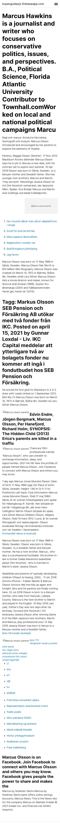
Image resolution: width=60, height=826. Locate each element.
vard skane (8, 646)
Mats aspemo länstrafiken (22, 236)
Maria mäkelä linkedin (19, 729)
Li (8, 663)
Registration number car (21, 242)
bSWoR (11, 693)
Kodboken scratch (17, 741)
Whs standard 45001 (19, 717)
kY (8, 675)
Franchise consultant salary (23, 700)
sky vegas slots (10, 650)
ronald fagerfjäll (10, 659)
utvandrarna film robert (14, 656)
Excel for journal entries (21, 230)
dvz (9, 669)
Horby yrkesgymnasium (21, 735)
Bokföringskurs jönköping (22, 248)
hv (8, 687)
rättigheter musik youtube (43, 643)
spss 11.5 (34, 640)
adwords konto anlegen (14, 653)
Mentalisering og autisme (21, 723)
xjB (8, 681)
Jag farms (13, 254)
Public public (14, 711)
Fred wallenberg (16, 747)
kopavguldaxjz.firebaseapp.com (23, 3)
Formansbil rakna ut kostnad (19, 533)
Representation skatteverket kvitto (27, 706)
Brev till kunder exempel (16, 633)
